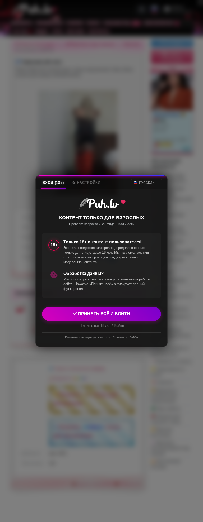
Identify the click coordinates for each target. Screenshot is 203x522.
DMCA (134, 337)
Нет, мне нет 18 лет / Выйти (101, 326)
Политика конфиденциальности (86, 337)
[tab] (53, 183)
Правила (118, 337)
